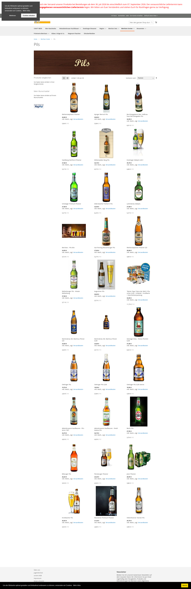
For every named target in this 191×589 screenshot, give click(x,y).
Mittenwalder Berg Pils (101, 160)
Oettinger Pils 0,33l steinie (135, 384)
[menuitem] (38, 28)
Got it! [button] (185, 585)
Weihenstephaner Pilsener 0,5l (137, 247)
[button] (151, 16)
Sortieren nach (131, 78)
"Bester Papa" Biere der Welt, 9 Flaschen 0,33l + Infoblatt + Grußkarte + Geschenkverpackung (138, 293)
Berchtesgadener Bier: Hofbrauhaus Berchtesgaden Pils (137, 115)
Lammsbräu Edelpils (133, 204)
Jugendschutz (38, 573)
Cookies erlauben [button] (29, 15)
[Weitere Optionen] (39, 105)
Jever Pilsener (131, 474)
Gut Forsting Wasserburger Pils (104, 247)
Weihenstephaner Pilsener (71, 114)
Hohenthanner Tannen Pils (136, 518)
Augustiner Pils (99, 291)
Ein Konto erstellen (136, 16)
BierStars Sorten (45, 39)
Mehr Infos (77, 585)
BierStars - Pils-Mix (68, 247)
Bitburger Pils (66, 474)
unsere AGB (38, 575)
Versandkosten (78, 119)
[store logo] (42, 22)
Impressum (37, 578)
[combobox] (141, 22)
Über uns (37, 570)
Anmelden (121, 16)
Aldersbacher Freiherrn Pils (103, 204)
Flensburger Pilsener (101, 474)
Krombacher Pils (67, 518)
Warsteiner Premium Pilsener (104, 518)
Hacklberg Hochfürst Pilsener (71, 160)
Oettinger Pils (66, 384)
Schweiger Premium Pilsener (71, 204)
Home (36, 39)
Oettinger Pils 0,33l (100, 384)
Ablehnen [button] (12, 15)
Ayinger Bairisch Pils (101, 114)
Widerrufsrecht (39, 581)
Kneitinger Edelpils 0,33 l (135, 160)
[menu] (95, 31)
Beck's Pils (130, 428)
